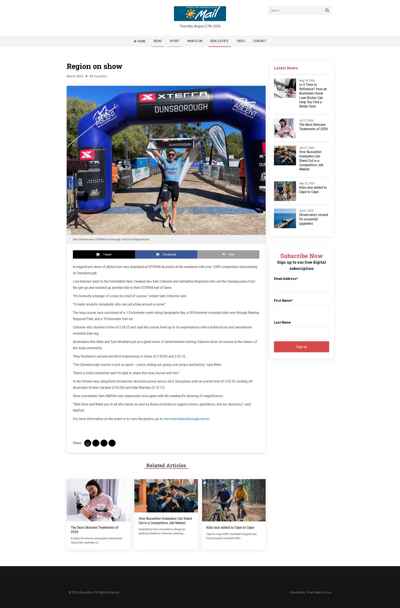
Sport (174, 41)
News (158, 41)
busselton (100, 76)
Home (142, 41)
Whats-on (194, 41)
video (241, 41)
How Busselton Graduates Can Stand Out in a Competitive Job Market (165, 521)
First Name (283, 301)
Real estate (219, 41)
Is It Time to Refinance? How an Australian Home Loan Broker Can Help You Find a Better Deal (313, 95)
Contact (259, 41)
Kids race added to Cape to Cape (230, 528)
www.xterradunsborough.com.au (187, 419)
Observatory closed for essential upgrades (313, 219)
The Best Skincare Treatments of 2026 (313, 127)
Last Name (282, 322)
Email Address (286, 279)
